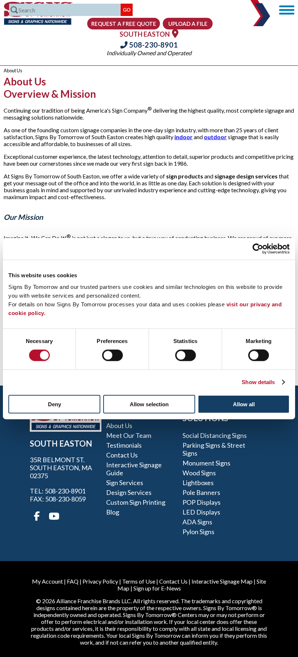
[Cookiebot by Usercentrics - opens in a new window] (258, 248)
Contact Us (122, 455)
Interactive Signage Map (222, 581)
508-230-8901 (153, 44)
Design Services (129, 492)
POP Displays (201, 502)
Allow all (244, 404)
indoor (183, 136)
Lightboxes (198, 483)
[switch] (112, 355)
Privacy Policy (100, 581)
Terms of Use (138, 581)
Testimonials (124, 445)
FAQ (72, 581)
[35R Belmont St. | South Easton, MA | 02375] (175, 33)
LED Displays (201, 512)
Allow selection (149, 404)
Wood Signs (199, 473)
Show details (258, 382)
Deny (54, 404)
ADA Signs (197, 522)
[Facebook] (37, 516)
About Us (119, 426)
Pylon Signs (198, 532)
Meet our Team (128, 435)
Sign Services (124, 483)
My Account (47, 581)
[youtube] (53, 516)
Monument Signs (206, 463)
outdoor (215, 136)
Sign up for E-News (157, 588)
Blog (112, 512)
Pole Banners (201, 492)
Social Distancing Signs (214, 435)
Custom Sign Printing (135, 502)
